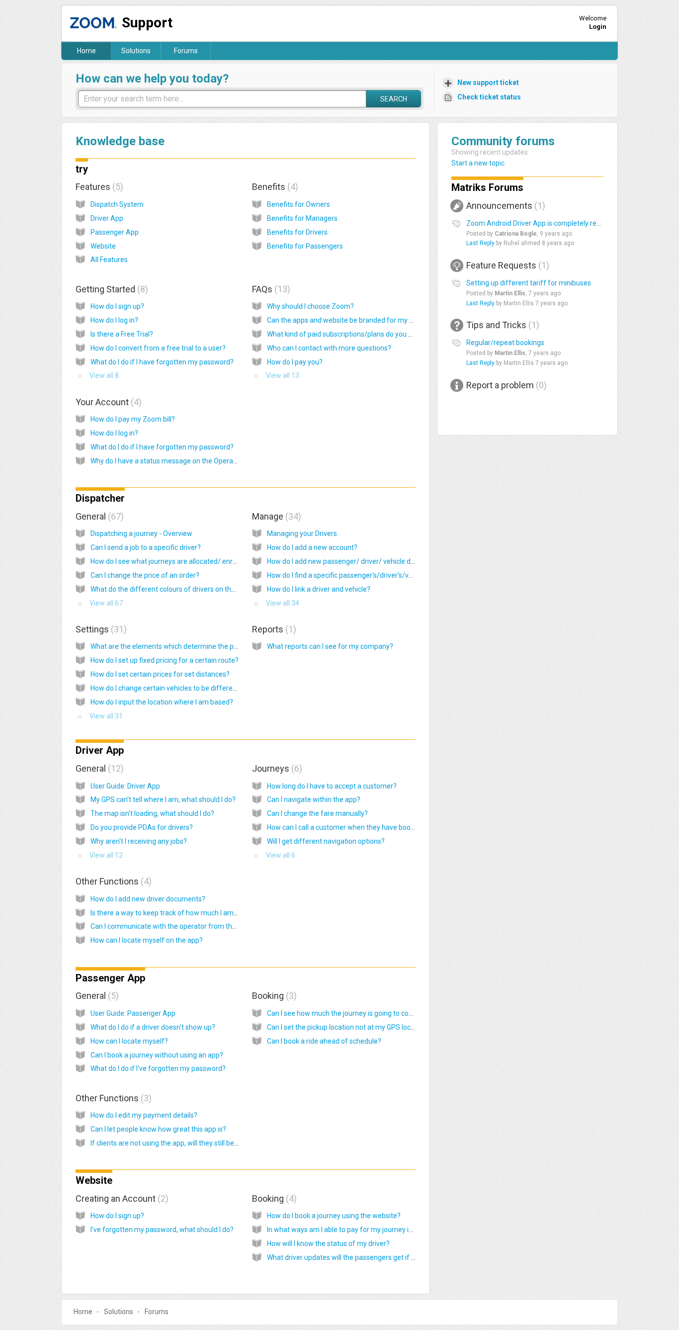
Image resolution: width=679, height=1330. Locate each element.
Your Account (107, 402)
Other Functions (112, 881)
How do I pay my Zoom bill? (132, 419)
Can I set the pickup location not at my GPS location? (348, 1027)
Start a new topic (478, 163)
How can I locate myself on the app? (146, 940)
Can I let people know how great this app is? (158, 1129)
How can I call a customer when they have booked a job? (354, 827)
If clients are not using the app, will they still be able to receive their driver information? (224, 1143)
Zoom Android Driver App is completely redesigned (545, 223)
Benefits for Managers (302, 218)
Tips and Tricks (501, 325)
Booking (273, 995)
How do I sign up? (117, 306)
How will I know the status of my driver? (328, 1243)
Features (98, 186)
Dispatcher (100, 498)
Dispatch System (117, 204)
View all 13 (282, 375)
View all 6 (280, 855)
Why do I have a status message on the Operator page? (176, 461)
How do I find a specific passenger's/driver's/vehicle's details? (362, 575)
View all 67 (106, 603)
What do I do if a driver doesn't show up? (152, 1027)
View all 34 (282, 603)
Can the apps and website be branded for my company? (354, 320)
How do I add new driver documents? (147, 899)
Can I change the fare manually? (317, 813)
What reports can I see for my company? (330, 646)
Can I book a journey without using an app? (156, 1055)
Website (103, 246)
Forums (186, 51)
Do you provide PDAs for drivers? (141, 827)
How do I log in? (114, 320)
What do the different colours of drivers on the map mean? (182, 589)
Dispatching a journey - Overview (141, 533)
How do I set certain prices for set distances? (160, 674)
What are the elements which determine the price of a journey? (188, 646)
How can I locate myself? (129, 1041)
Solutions (136, 51)
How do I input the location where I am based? (161, 702)
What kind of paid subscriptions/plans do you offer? (347, 334)
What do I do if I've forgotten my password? (158, 1068)
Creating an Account (121, 1198)
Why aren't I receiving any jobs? (138, 841)
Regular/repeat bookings (505, 343)
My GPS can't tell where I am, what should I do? (163, 799)
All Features (109, 260)
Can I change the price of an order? (144, 575)
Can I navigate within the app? (313, 799)
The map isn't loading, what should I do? (152, 813)
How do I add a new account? (312, 547)
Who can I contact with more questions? (329, 348)
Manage (275, 516)
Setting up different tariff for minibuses (528, 283)
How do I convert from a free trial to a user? (158, 348)
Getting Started (110, 289)
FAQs (269, 289)
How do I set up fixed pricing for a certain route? (164, 660)
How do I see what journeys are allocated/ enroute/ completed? (189, 561)
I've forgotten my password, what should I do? (162, 1230)
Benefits (273, 186)
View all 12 (106, 855)
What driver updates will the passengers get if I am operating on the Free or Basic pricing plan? (413, 1257)
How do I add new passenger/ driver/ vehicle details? (349, 561)
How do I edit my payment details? (143, 1115)
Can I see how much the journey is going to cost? (342, 1013)
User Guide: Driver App (125, 786)
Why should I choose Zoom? (310, 306)
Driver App (106, 218)
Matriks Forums (487, 187)
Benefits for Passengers (305, 246)
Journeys (275, 768)
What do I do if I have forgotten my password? (162, 362)
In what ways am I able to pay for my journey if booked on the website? (377, 1230)
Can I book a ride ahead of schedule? (324, 1041)
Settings (100, 629)
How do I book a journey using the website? (334, 1216)
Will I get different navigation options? (326, 841)
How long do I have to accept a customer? (332, 786)
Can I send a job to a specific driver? (145, 547)
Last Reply (480, 243)
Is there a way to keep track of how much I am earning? (176, 913)
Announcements (504, 205)
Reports (272, 629)
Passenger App (114, 232)
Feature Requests (506, 265)
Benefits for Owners (298, 204)
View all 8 (104, 375)
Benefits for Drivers (297, 232)
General (98, 516)
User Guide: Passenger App (132, 1013)
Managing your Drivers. (303, 533)
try (82, 169)
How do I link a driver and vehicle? (318, 589)
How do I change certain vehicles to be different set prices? (182, 688)
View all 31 (106, 716)
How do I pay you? (295, 362)
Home (86, 51)
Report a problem (505, 385)
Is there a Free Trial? (121, 334)
